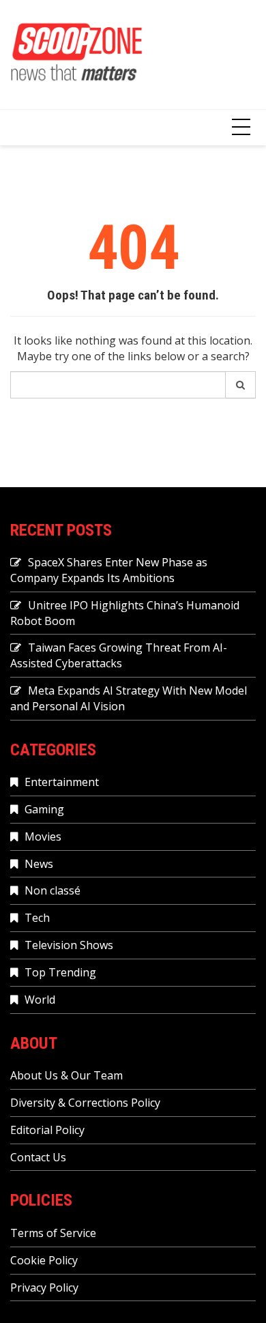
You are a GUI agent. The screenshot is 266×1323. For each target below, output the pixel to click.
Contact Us (38, 1157)
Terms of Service (53, 1232)
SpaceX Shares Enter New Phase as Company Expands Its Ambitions (108, 570)
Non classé (52, 890)
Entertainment (62, 781)
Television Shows (69, 945)
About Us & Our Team (66, 1075)
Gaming (44, 809)
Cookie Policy (44, 1260)
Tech (37, 917)
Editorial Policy (47, 1129)
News (39, 863)
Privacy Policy (44, 1287)
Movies (43, 836)
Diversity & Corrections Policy (85, 1102)
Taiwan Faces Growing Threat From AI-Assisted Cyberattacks (118, 655)
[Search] (241, 384)
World (40, 999)
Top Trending (60, 972)
